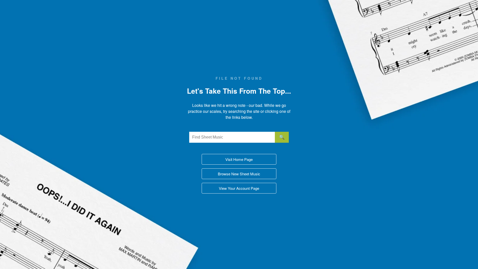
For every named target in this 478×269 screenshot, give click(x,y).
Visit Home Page (239, 159)
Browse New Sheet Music (239, 173)
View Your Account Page (239, 188)
